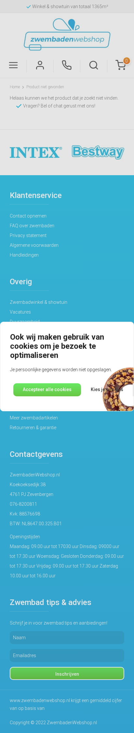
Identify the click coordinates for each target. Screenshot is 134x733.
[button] (47, 389)
